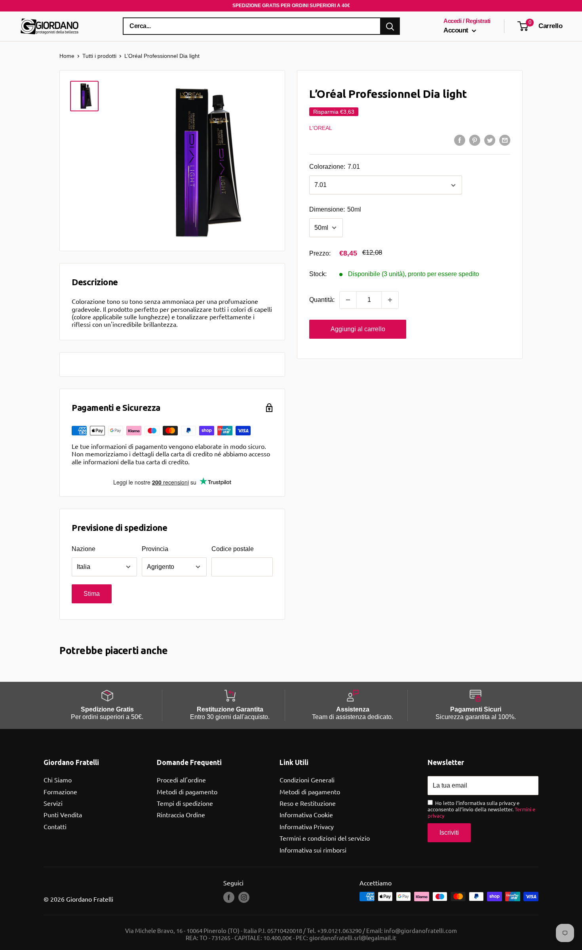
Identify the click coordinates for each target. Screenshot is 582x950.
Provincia (155, 549)
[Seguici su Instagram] (243, 897)
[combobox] (252, 26)
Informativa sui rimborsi (313, 850)
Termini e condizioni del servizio (325, 838)
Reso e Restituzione (308, 803)
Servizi (53, 803)
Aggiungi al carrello (358, 329)
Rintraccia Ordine (181, 814)
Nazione (83, 549)
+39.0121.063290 (339, 930)
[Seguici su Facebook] (228, 897)
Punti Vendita (63, 814)
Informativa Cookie (306, 814)
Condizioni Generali (307, 780)
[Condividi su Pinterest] (474, 140)
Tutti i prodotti (99, 56)
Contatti (55, 826)
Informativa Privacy (307, 826)
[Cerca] (390, 26)
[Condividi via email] (504, 140)
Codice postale (232, 549)
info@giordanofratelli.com (420, 930)
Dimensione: (335, 209)
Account (456, 30)
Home (66, 56)
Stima (92, 593)
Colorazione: (334, 167)
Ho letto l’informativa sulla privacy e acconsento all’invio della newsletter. (481, 809)
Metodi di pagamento (187, 791)
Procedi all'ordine (181, 780)
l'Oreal (320, 128)
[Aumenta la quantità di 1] (390, 300)
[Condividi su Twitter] (489, 140)
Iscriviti (449, 832)
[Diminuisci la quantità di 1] (348, 300)
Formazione (60, 791)
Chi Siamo (58, 780)
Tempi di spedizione (185, 803)
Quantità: (322, 299)
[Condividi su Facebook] (459, 140)
